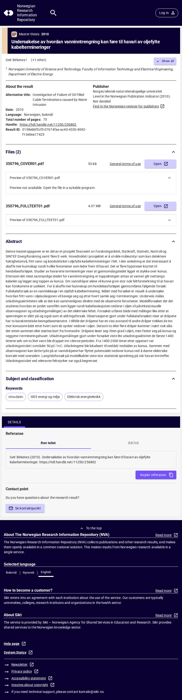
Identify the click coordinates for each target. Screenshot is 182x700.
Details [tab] (14, 422)
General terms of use (125, 164)
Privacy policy (21, 671)
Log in (164, 13)
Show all (168, 61)
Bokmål (11, 572)
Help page (11, 644)
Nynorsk (29, 572)
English (46, 572)
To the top (94, 528)
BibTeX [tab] (133, 443)
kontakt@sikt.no (91, 692)
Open (158, 164)
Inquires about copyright (29, 685)
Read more (163, 535)
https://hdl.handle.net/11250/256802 (48, 124)
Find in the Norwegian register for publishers (126, 106)
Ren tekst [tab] (48, 443)
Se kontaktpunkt (28, 508)
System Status (15, 652)
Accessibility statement (28, 678)
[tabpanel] (91, 460)
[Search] (53, 13)
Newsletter (19, 664)
